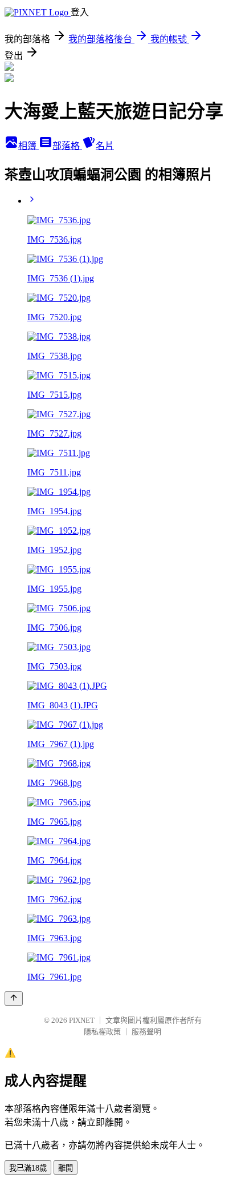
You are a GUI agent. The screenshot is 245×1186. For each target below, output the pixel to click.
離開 (65, 1168)
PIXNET (82, 1020)
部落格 (67, 146)
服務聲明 (146, 1031)
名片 (105, 146)
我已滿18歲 (28, 1168)
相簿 (28, 146)
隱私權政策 (102, 1031)
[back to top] (14, 998)
